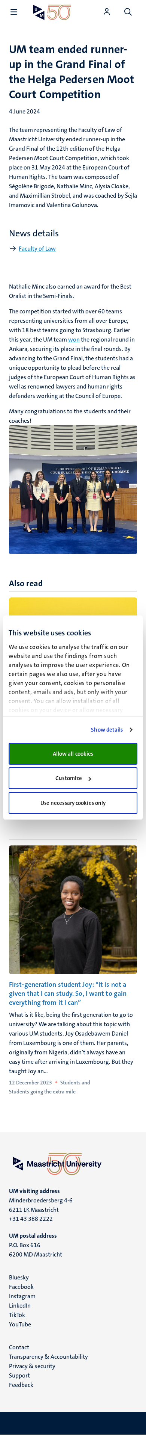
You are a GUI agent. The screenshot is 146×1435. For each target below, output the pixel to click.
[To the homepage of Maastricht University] (52, 12)
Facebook (21, 1287)
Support (19, 1375)
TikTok (17, 1315)
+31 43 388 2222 (31, 1219)
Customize (68, 778)
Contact (19, 1347)
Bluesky (19, 1277)
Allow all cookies (73, 754)
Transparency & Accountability (48, 1357)
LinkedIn (20, 1305)
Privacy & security (32, 1366)
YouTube (20, 1324)
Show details (107, 729)
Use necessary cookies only (73, 803)
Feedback (21, 1385)
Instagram (22, 1296)
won (74, 339)
